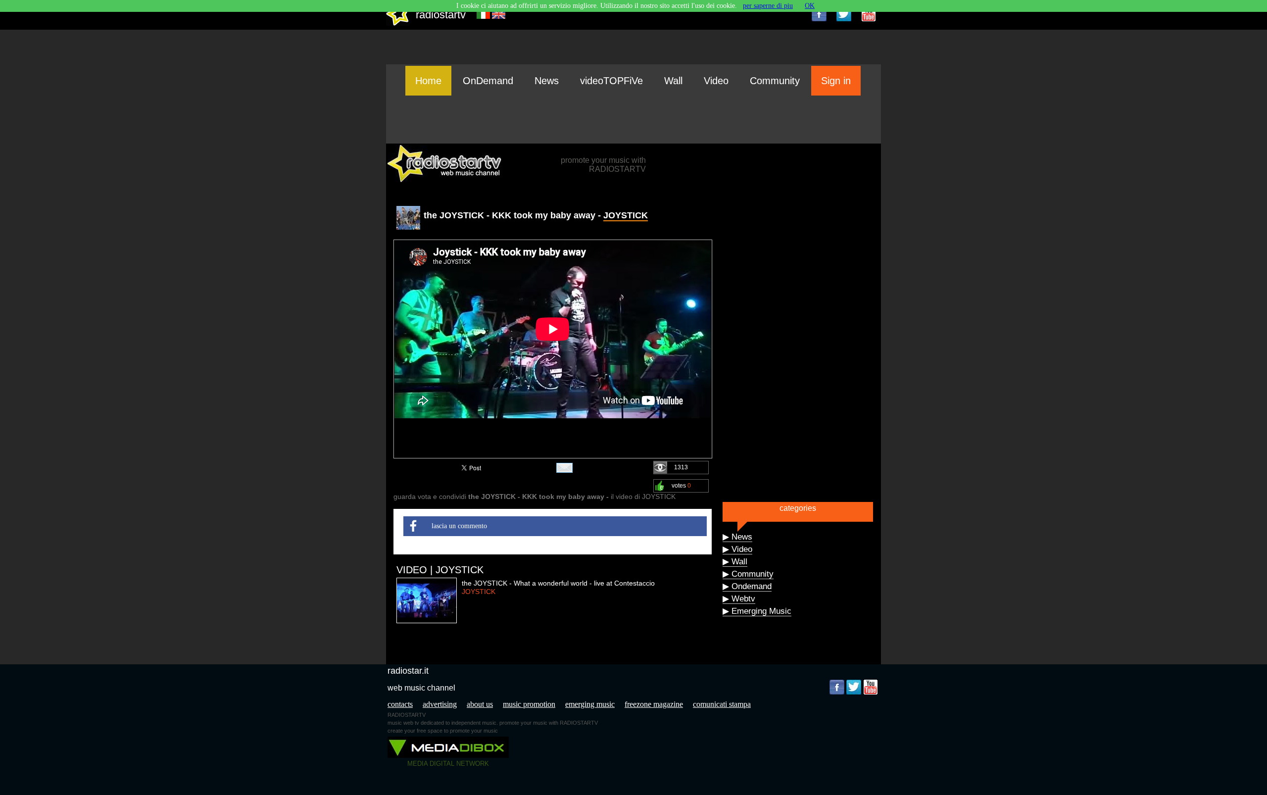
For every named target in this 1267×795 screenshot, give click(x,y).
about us (480, 704)
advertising (440, 704)
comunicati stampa (722, 704)
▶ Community (748, 574)
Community (775, 80)
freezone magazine (654, 704)
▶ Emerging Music (757, 611)
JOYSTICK (625, 215)
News (547, 80)
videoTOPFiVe (611, 80)
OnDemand (488, 80)
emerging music (590, 704)
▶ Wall (735, 561)
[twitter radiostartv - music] (843, 13)
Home (428, 80)
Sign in (836, 80)
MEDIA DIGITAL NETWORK (448, 763)
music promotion (529, 704)
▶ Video (737, 549)
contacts (400, 704)
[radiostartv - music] (398, 23)
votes (681, 485)
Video (716, 80)
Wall (673, 80)
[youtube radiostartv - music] (868, 13)
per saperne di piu (768, 5)
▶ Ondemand (747, 586)
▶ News (737, 537)
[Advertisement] (633, 119)
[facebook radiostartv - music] (819, 13)
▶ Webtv (739, 598)
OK (810, 5)
